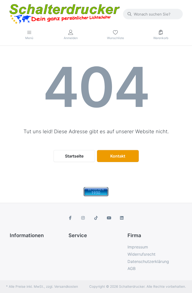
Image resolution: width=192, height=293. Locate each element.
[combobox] (153, 14)
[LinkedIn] (121, 217)
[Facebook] (70, 217)
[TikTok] (96, 217)
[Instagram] (83, 217)
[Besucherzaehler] (96, 191)
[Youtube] (109, 217)
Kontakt (117, 156)
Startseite (74, 156)
